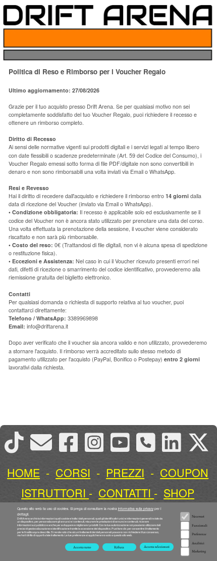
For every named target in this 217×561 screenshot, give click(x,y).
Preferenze (199, 534)
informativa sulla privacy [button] (135, 508)
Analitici (198, 543)
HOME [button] (23, 472)
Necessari (198, 516)
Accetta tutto (82, 547)
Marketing (199, 551)
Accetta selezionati (157, 546)
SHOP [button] (179, 492)
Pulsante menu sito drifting (201, 37)
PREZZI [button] (125, 472)
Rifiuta (119, 547)
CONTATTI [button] (124, 492)
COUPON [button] (184, 472)
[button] (202, 442)
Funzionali (199, 525)
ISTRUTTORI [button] (53, 492)
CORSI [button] (73, 472)
